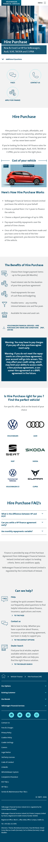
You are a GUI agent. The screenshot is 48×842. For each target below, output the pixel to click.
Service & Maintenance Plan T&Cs (14, 792)
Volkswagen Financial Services (12, 706)
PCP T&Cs (5, 782)
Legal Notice (6, 752)
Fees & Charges (7, 728)
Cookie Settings (7, 742)
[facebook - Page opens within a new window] (28, 715)
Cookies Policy (6, 737)
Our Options (6, 686)
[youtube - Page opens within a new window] (19, 715)
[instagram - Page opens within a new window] (36, 715)
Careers (4, 747)
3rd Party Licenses (8, 757)
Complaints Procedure (9, 777)
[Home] (3, 676)
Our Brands (5, 699)
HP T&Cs (4, 787)
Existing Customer (8, 692)
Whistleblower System (10, 772)
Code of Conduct (7, 762)
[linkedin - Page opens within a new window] (11, 715)
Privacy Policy (6, 732)
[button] (19, 515)
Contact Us (5, 723)
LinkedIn (4, 767)
